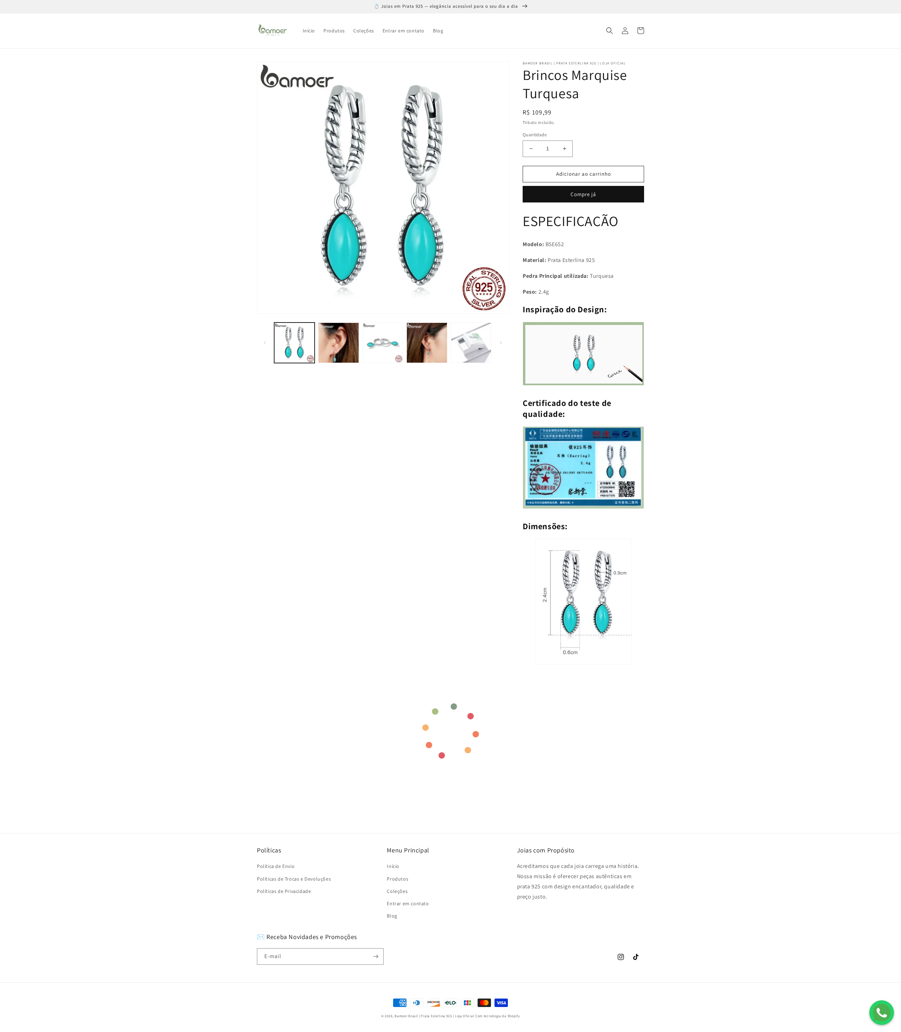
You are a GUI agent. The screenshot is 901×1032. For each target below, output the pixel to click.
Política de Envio (276, 866)
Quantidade (535, 135)
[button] (609, 30)
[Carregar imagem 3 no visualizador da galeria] (383, 343)
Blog (392, 916)
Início (393, 866)
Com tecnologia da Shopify (497, 1016)
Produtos (397, 879)
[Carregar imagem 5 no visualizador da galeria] (471, 343)
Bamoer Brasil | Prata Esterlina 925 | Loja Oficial (434, 1016)
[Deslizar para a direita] (501, 342)
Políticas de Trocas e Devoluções (294, 879)
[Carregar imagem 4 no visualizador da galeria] (427, 343)
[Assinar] (375, 956)
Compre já (583, 194)
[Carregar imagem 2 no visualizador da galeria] (338, 343)
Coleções (397, 891)
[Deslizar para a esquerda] (264, 342)
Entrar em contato (408, 903)
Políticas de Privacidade (284, 891)
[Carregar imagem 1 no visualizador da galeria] (294, 343)
